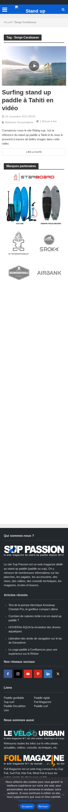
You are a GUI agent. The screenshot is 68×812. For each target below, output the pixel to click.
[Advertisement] (34, 327)
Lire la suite (34, 152)
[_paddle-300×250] (34, 198)
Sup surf (9, 701)
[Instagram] (18, 674)
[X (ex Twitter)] (58, 674)
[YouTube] (28, 674)
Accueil (8, 22)
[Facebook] (8, 674)
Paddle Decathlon (15, 706)
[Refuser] (63, 794)
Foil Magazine (42, 701)
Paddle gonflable (14, 697)
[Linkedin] (48, 674)
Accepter (27, 806)
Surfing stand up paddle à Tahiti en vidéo (27, 100)
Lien (6, 710)
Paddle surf (41, 706)
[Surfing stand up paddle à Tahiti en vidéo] (34, 65)
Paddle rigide (42, 697)
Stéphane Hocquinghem (19, 122)
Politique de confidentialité (34, 800)
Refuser (43, 806)
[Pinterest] (38, 674)
